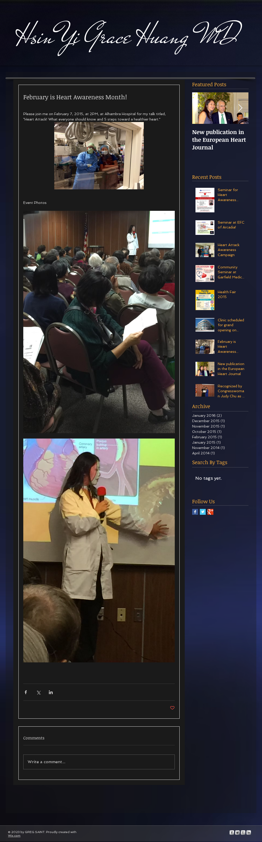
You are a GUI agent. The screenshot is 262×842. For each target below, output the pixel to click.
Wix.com (14, 835)
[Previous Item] (200, 108)
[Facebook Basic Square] (195, 512)
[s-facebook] (232, 832)
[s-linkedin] (248, 832)
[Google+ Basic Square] (210, 512)
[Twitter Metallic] (237, 832)
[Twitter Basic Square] (203, 512)
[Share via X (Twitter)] (38, 692)
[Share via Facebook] (25, 692)
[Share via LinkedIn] (50, 692)
